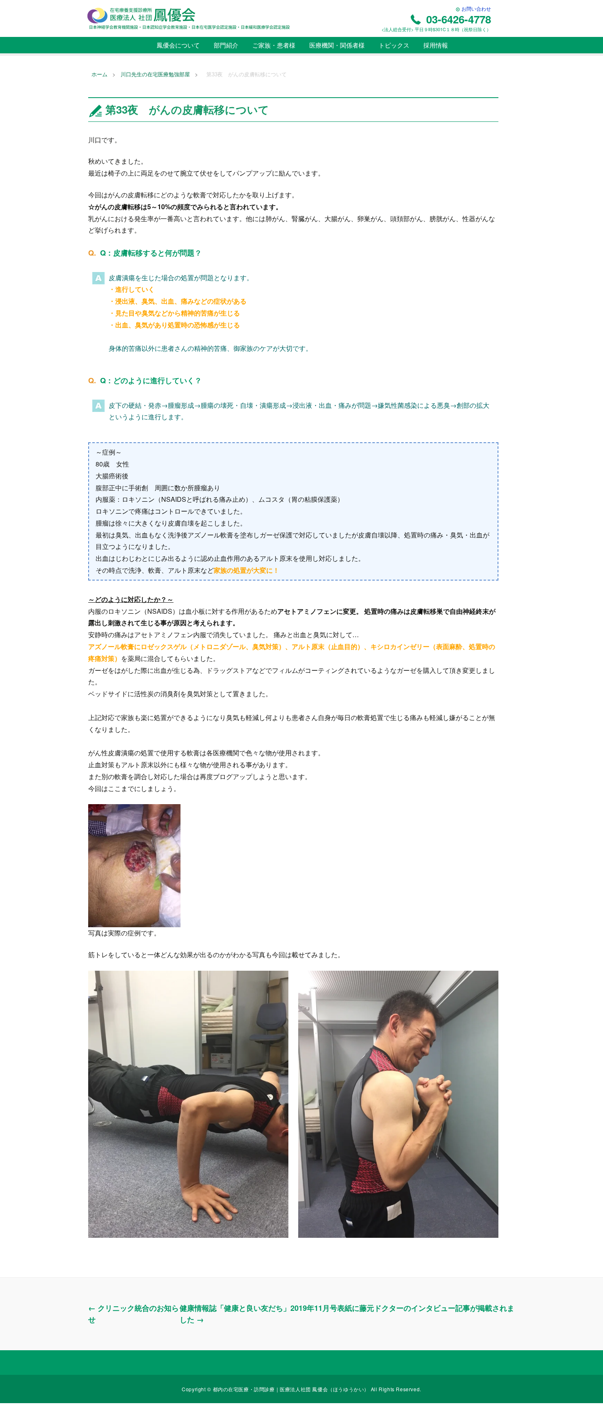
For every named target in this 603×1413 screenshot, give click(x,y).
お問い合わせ (475, 8)
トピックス (393, 45)
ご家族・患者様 (273, 45)
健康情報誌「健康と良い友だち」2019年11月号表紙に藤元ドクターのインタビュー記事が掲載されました (347, 1314)
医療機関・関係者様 (336, 45)
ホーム (99, 74)
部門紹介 (225, 45)
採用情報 (435, 45)
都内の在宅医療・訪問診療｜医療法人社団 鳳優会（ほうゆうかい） (292, 1389)
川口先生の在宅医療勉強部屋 (155, 74)
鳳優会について (177, 45)
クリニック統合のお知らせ (133, 1314)
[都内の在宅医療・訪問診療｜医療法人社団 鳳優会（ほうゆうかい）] (188, 18)
